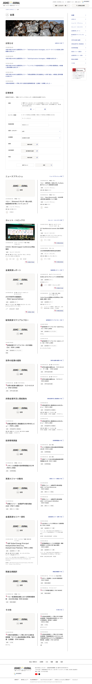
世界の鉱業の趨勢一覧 (56, 360)
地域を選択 (29, 157)
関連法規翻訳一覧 (57, 571)
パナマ (50, 295)
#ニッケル (8, 256)
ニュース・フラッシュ (15, 206)
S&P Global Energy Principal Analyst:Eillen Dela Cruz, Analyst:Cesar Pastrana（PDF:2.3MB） (20, 545)
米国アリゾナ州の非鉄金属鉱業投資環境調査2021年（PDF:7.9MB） (51, 460)
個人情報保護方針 (34, 679)
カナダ (56, 295)
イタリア (55, 224)
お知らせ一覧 (58, 43)
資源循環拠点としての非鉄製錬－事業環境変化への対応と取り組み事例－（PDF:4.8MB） (51, 545)
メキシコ (20, 463)
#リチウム (52, 237)
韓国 (53, 293)
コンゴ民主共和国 (57, 576)
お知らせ (73, 19)
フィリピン (16, 540)
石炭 (62, 662)
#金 (8, 209)
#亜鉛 (46, 204)
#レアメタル (48, 348)
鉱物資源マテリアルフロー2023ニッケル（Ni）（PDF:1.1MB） (52, 342)
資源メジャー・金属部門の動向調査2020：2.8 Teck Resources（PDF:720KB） (51, 487)
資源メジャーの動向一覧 (56, 478)
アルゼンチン (17, 244)
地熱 (52, 662)
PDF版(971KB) (59, 288)
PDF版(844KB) (59, 243)
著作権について (24, 679)
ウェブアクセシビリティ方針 (46, 679)
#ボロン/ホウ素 (14, 256)
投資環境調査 (13, 471)
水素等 (41, 662)
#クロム (42, 334)
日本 (30, 539)
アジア (15, 242)
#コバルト (20, 254)
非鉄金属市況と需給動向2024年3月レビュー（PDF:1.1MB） (51, 406)
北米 (53, 295)
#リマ (15, 209)
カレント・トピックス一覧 (55, 220)
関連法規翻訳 (13, 602)
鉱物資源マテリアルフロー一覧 (54, 320)
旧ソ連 (15, 292)
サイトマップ (75, 679)
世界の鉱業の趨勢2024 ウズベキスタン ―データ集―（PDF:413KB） (52, 368)
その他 (11, 642)
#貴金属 (18, 304)
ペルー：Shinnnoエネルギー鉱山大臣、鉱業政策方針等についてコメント (19, 202)
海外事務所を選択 (30, 151)
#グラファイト (14, 306)
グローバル (51, 248)
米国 (52, 444)
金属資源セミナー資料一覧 (55, 517)
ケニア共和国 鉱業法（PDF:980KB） (52, 590)
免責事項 (16, 679)
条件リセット (25, 165)
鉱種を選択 (29, 144)
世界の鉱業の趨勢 (14, 390)
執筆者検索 (11, 124)
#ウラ (19, 306)
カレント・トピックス (15, 252)
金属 (7, 206)
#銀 (43, 190)
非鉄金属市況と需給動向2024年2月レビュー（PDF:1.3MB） (51, 422)
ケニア (54, 588)
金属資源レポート (14, 302)
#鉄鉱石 (46, 190)
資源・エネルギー (12, 130)
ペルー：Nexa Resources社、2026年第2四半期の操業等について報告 (51, 198)
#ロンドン (55, 256)
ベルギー (55, 226)
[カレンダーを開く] (31, 109)
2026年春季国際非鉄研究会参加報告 (50, 251)
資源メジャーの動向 (14, 509)
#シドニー (46, 282)
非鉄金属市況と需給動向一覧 (54, 398)
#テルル (29, 254)
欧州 (50, 224)
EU (52, 224)
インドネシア (21, 242)
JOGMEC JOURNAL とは (58, 2)
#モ (19, 256)
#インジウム (54, 235)
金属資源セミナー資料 (15, 551)
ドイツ (59, 224)
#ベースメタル (11, 304)
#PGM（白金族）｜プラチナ (12, 433)
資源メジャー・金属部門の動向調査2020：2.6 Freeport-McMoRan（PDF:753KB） (51, 501)
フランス (51, 226)
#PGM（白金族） (26, 431)
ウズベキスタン (21, 383)
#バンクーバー (48, 304)
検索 (44, 165)
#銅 (6, 209)
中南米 (15, 198)
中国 (25, 242)
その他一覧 (59, 610)
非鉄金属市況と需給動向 (15, 429)
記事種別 (10, 137)
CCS (47, 662)
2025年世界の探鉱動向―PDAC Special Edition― (15, 298)
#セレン (25, 254)
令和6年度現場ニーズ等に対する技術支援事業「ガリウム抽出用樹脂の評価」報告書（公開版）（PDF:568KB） (20, 637)
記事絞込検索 (81, 5)
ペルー (19, 198)
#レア (56, 237)
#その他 (11, 209)
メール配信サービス (69, 2)
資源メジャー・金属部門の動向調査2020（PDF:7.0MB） (19, 505)
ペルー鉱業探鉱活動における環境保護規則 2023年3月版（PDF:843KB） (20, 598)
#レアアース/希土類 (10, 554)
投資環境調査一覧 (57, 440)
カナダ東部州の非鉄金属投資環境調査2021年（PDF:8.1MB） (51, 448)
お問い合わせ (78, 2)
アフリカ (51, 576)
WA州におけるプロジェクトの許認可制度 (52, 277)
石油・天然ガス (33, 662)
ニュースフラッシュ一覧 (56, 176)
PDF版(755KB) (30, 262)
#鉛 (43, 204)
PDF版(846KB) (59, 262)
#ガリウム (60, 235)
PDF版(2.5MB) (30, 312)
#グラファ (17, 554)
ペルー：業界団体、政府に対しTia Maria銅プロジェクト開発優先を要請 (51, 184)
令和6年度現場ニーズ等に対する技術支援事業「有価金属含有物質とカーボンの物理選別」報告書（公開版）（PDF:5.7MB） (51, 619)
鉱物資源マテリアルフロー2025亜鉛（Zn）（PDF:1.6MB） (19, 346)
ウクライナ (20, 292)
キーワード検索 (12, 115)
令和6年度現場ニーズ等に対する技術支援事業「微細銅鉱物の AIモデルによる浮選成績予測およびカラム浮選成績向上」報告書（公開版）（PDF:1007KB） (51, 637)
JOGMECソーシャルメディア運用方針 (62, 679)
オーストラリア (17, 294)
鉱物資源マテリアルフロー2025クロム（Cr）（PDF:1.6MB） (52, 327)
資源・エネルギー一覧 (60, 5)
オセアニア (25, 292)
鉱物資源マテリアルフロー (16, 350)
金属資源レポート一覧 (56, 270)
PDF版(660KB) (59, 311)
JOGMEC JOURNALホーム (11, 9)
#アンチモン (14, 254)
